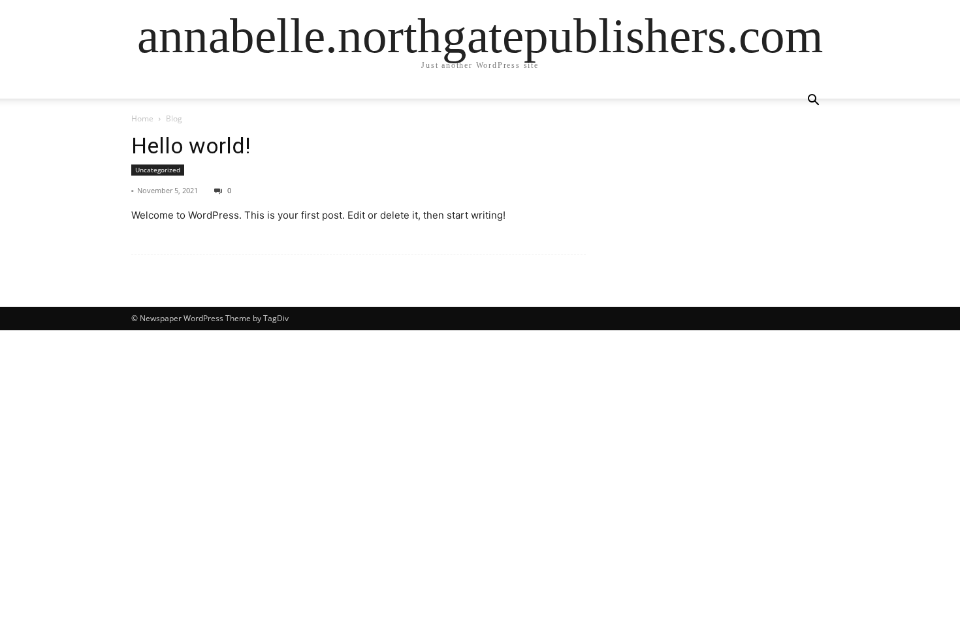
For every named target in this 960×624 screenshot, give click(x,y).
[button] (813, 101)
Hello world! (191, 146)
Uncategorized (157, 169)
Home (142, 118)
